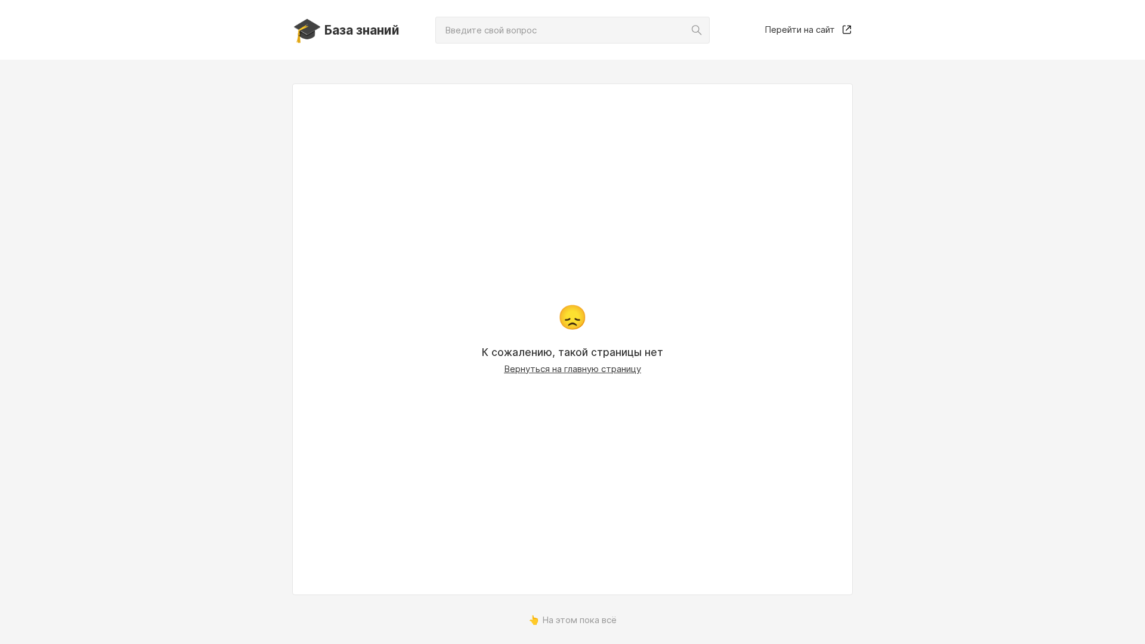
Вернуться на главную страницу (572, 368)
